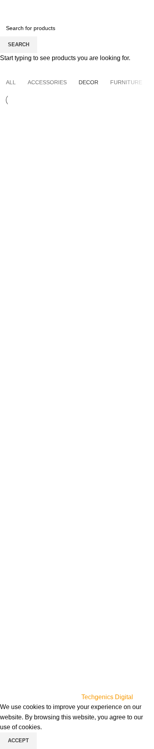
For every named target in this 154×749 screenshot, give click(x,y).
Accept (18, 740)
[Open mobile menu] (9, 8)
